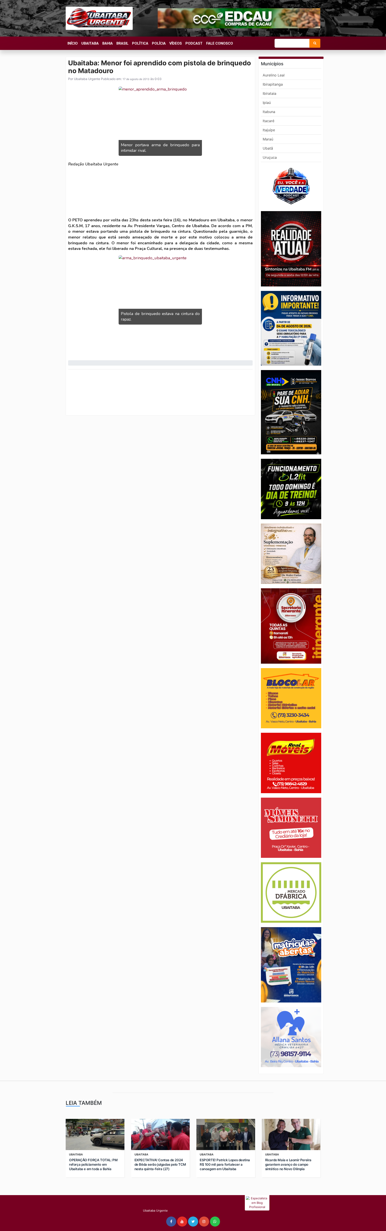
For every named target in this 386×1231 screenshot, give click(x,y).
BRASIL (122, 43)
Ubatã (268, 148)
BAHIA (107, 43)
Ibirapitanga (273, 84)
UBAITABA (90, 43)
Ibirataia (269, 93)
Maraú (268, 139)
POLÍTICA (140, 43)
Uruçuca (270, 157)
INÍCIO (72, 43)
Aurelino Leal (274, 75)
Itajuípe (269, 130)
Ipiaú (267, 102)
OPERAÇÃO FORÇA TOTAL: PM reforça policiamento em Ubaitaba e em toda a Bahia (93, 1164)
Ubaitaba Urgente (86, 79)
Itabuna (269, 111)
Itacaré (268, 121)
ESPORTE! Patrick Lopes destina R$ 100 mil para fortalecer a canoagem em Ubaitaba (225, 1164)
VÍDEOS (175, 43)
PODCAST (194, 43)
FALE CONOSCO (219, 43)
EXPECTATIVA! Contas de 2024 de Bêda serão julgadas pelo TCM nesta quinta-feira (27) (160, 1164)
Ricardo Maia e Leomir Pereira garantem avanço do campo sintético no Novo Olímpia (288, 1164)
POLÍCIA (159, 43)
